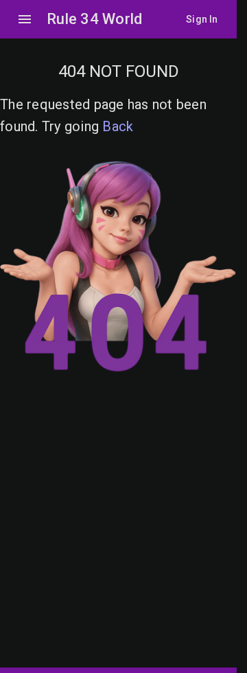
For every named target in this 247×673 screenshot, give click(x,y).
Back (117, 126)
